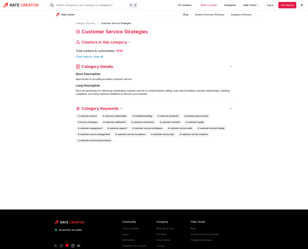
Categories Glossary (201, 240)
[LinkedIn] (72, 245)
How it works (163, 240)
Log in (270, 5)
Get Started (287, 5)
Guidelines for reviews (134, 245)
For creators (185, 5)
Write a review (209, 5)
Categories (230, 5)
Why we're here (165, 228)
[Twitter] (55, 245)
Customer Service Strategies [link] (116, 23)
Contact (161, 245)
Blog (193, 228)
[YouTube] (67, 245)
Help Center (250, 5)
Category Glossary (85, 23)
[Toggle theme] (301, 5)
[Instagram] (61, 245)
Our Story (162, 234)
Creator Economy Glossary (205, 234)
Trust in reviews (130, 228)
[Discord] (78, 245)
